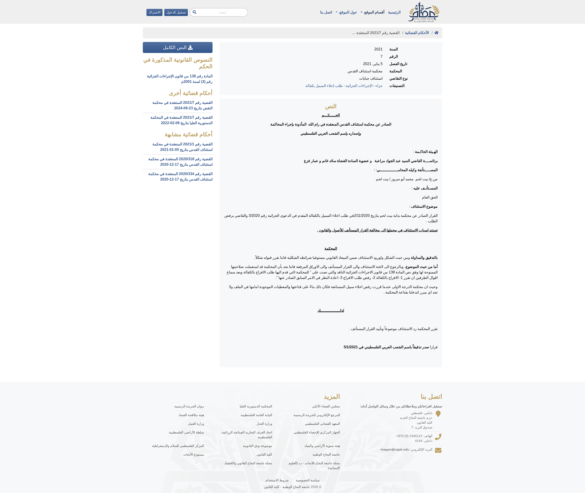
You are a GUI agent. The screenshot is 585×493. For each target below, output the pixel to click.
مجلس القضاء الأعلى (326, 406)
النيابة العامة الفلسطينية (256, 415)
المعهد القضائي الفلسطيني (322, 423)
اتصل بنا (326, 12)
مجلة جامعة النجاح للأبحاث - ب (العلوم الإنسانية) (314, 465)
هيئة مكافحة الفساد (191, 415)
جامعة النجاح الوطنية (326, 454)
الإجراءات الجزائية (359, 86)
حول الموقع (347, 12)
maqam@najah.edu (394, 449)
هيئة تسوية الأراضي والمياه (322, 446)
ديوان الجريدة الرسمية (189, 406)
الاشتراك (154, 12)
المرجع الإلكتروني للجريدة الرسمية (317, 415)
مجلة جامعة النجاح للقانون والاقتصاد (248, 463)
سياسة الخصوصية (308, 480)
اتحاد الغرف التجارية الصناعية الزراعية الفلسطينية (247, 434)
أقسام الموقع (373, 12)
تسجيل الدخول (176, 12)
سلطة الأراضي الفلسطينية (186, 432)
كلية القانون (264, 454)
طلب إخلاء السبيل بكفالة (324, 86)
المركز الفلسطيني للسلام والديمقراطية (178, 446)
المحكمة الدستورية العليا (256, 406)
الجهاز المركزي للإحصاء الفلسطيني (317, 432)
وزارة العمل (196, 423)
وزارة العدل (264, 423)
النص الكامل (175, 47)
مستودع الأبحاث (193, 454)
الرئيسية (394, 12)
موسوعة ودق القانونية (257, 446)
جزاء (379, 86)
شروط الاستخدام (277, 480)
